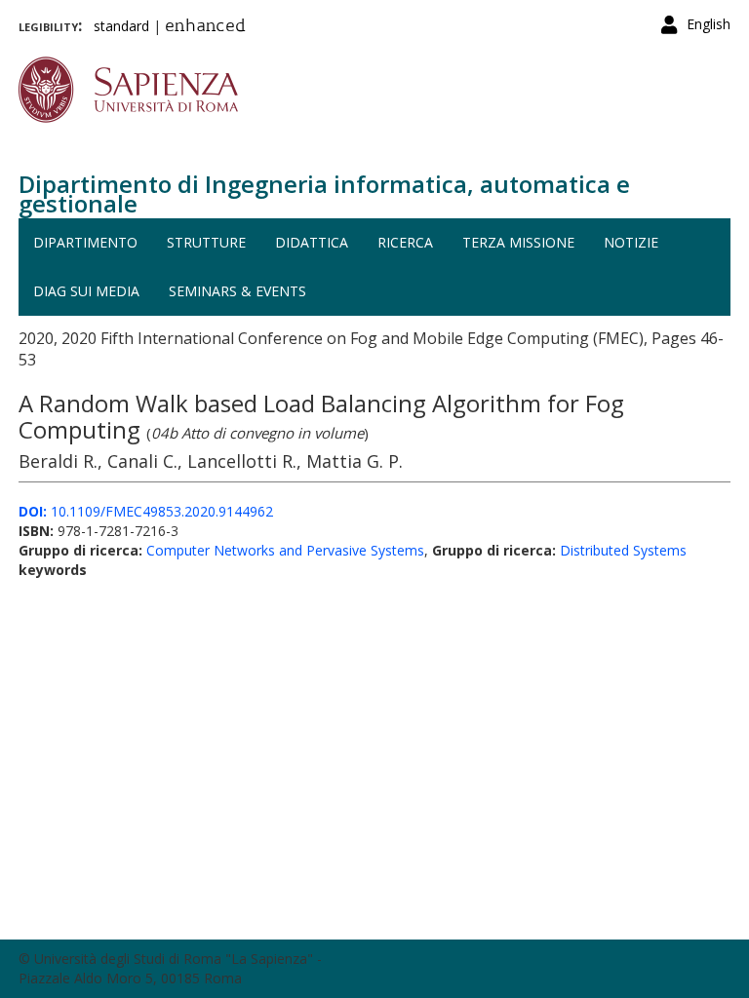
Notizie (631, 242)
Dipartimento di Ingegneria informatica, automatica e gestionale (324, 193)
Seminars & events (237, 291)
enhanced (205, 27)
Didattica (311, 242)
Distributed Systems (623, 550)
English (708, 24)
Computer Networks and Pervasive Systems (285, 550)
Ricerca (405, 242)
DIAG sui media (86, 291)
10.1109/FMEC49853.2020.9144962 (146, 511)
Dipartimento (85, 242)
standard (121, 26)
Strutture (206, 242)
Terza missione (518, 242)
